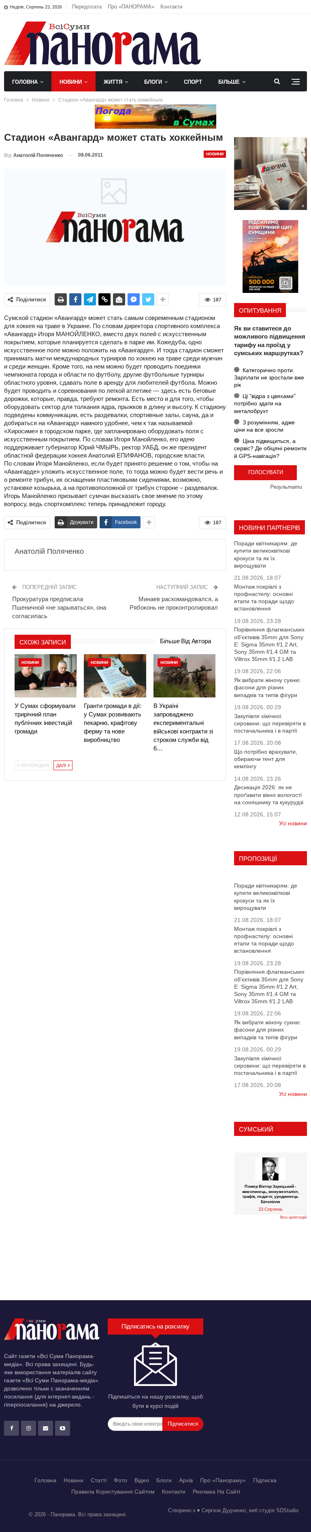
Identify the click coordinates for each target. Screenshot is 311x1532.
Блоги (153, 82)
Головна (25, 82)
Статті (99, 1480)
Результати (286, 487)
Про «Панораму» (223, 1480)
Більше (229, 82)
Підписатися (183, 1424)
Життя (113, 82)
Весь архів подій (293, 1218)
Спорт (193, 82)
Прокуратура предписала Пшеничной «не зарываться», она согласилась (59, 607)
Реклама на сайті (216, 1491)
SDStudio (287, 1510)
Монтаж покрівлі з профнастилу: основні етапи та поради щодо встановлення (264, 597)
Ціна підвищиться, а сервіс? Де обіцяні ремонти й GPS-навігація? (270, 448)
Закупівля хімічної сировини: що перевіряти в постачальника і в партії (270, 723)
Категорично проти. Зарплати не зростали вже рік (269, 377)
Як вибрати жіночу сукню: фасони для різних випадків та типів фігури (267, 687)
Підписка (265, 1480)
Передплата (87, 7)
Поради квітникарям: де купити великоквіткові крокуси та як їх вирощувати (265, 554)
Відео (141, 1480)
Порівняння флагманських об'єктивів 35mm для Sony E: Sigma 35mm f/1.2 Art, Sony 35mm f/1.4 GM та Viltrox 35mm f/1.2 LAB (269, 644)
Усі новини (293, 823)
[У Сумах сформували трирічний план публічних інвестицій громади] (46, 675)
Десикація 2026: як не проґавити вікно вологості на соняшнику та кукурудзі (268, 794)
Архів (186, 1480)
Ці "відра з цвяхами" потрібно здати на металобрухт (265, 403)
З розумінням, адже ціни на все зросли (264, 426)
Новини (71, 82)
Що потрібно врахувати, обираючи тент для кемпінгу (265, 758)
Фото (120, 1480)
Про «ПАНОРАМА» (131, 7)
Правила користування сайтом (113, 1491)
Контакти (171, 7)
